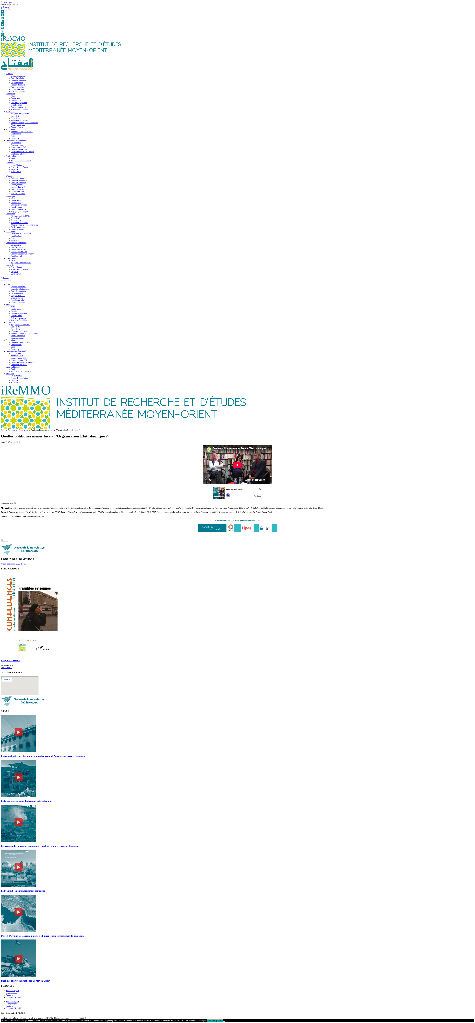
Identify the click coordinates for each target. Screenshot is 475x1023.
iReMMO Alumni (18, 91)
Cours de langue (17, 127)
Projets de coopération (19, 167)
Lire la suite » (6, 668)
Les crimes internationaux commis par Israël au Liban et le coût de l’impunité (40, 846)
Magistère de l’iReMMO (20, 114)
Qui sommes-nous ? (18, 76)
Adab (13, 158)
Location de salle (17, 89)
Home (3, 430)
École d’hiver (16, 118)
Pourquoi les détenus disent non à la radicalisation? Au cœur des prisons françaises (43, 756)
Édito (13, 136)
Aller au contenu (7, 2)
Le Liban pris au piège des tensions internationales (26, 801)
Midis (13, 96)
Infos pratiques (11, 993)
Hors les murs (16, 105)
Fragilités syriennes (10, 660)
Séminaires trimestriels (19, 120)
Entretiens (15, 138)
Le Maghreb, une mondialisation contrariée (23, 891)
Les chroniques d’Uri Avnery (22, 152)
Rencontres (10, 94)
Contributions (16, 134)
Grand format (16, 100)
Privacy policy (217, 1021)
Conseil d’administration (20, 78)
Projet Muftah (16, 165)
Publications (10, 129)
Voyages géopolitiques (19, 109)
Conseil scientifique (18, 80)
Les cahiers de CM (18, 147)
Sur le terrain (16, 172)
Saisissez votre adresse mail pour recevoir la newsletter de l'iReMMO (28, 1018)
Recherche (10, 163)
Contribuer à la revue (19, 154)
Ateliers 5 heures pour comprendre (24, 123)
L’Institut (9, 74)
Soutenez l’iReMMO (14, 997)
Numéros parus (17, 145)
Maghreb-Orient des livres (21, 160)
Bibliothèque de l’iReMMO (22, 132)
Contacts (9, 995)
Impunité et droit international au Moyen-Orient (25, 980)
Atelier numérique (18, 125)
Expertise (14, 169)
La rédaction (16, 143)
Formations (10, 111)
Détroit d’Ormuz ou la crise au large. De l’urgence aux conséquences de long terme (42, 936)
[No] (224, 1021)
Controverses (16, 98)
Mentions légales (12, 991)
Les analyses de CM (19, 149)
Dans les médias (17, 87)
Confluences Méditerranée (16, 140)
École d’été (15, 116)
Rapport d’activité (18, 85)
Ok (209, 1021)
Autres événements (18, 107)
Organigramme (17, 83)
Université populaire (19, 103)
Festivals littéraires (13, 156)
